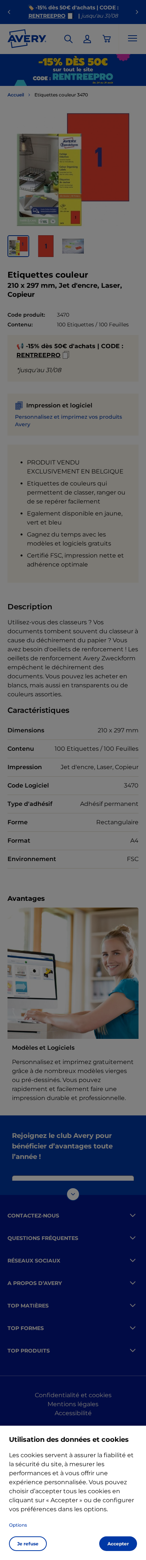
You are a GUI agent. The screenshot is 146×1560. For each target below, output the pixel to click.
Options (18, 1525)
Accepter (118, 1543)
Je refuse (28, 1543)
